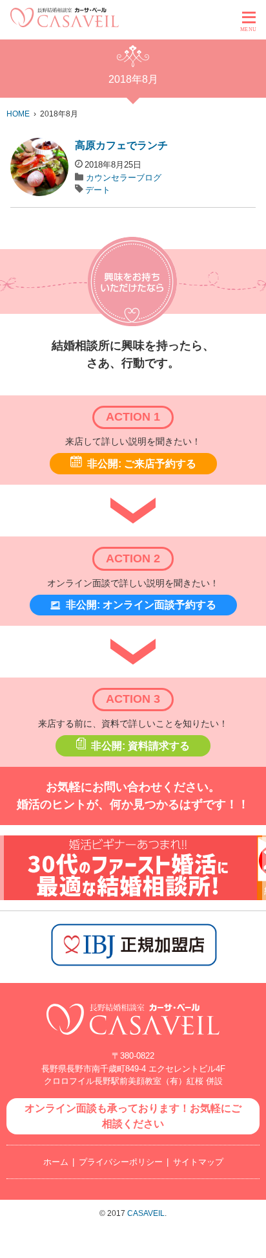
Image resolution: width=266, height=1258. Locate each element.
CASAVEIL (146, 1213)
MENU (248, 29)
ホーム (55, 1162)
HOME (18, 113)
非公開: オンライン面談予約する (141, 604)
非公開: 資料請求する (140, 745)
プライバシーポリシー (121, 1162)
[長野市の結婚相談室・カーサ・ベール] (133, 1041)
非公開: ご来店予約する (141, 463)
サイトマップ (198, 1162)
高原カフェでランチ (121, 145)
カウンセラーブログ (123, 177)
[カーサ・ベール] (64, 23)
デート (97, 190)
